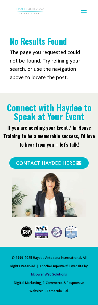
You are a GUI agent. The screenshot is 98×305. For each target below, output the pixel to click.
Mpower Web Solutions (49, 274)
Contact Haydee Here (45, 163)
